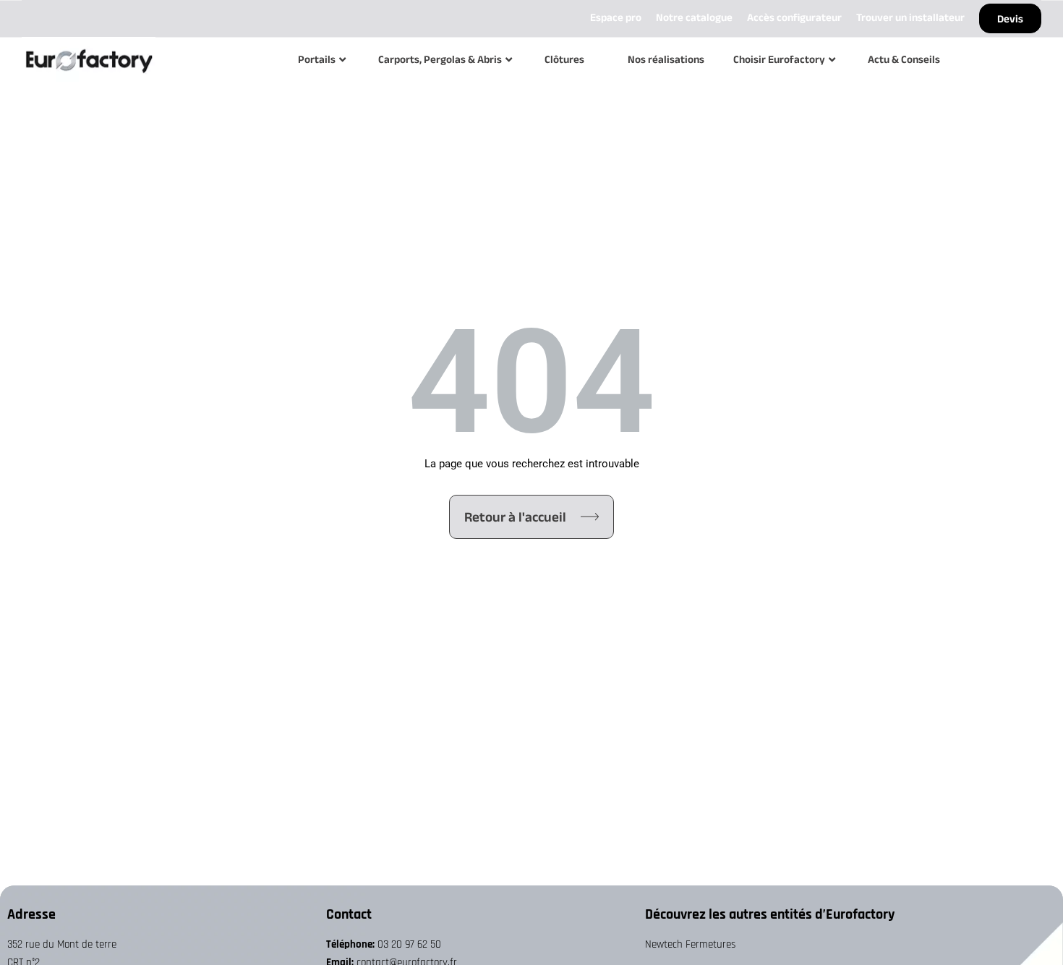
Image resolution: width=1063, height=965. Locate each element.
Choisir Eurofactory (779, 59)
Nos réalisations (666, 59)
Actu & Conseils (904, 59)
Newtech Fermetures (690, 944)
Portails (317, 59)
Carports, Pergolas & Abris (440, 59)
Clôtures (564, 59)
